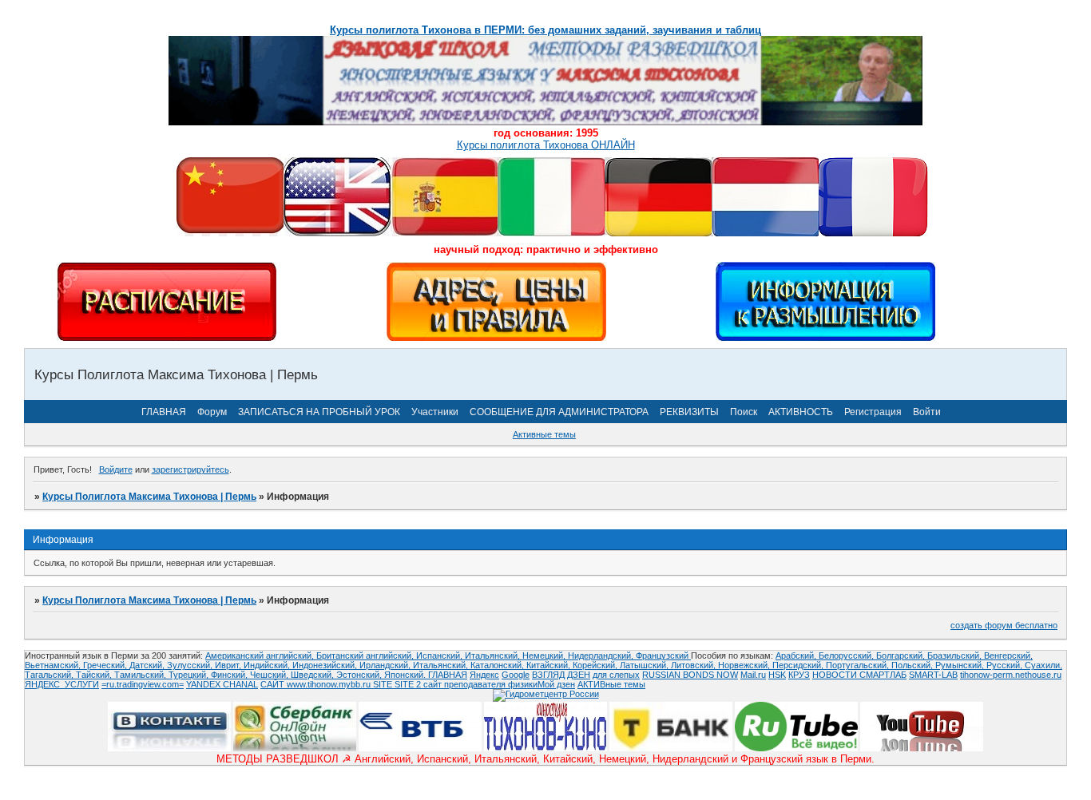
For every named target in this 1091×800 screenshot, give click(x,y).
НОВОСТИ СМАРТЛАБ (859, 674)
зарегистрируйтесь (190, 469)
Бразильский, (955, 655)
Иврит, (229, 665)
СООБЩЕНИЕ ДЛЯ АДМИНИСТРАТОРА (559, 412)
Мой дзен (556, 684)
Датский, (148, 665)
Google (516, 674)
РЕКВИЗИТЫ (689, 412)
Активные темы (544, 434)
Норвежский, (745, 665)
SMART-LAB (933, 674)
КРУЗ (799, 674)
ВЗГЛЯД (548, 674)
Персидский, (799, 665)
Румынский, (960, 665)
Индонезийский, (325, 665)
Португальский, (858, 665)
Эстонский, (360, 674)
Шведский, (313, 674)
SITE (384, 684)
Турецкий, (190, 674)
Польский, (913, 665)
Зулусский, (191, 665)
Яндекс (484, 674)
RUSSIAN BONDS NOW (690, 674)
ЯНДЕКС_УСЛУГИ (62, 684)
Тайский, (95, 674)
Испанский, (440, 655)
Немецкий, (545, 655)
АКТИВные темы (611, 684)
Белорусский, (847, 655)
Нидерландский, (602, 655)
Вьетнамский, (54, 665)
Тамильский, (141, 674)
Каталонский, (498, 665)
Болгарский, (901, 655)
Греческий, (106, 665)
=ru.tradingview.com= (142, 684)
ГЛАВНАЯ (163, 412)
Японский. (406, 674)
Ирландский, (386, 665)
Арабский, (797, 655)
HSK (777, 674)
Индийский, (268, 665)
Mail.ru (753, 674)
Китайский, (549, 665)
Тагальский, (50, 674)
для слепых (616, 674)
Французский (663, 655)
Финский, (230, 674)
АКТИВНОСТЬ (800, 412)
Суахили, (1043, 665)
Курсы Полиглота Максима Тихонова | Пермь (149, 496)
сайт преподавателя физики (479, 684)
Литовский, (694, 665)
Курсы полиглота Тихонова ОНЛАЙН (546, 145)
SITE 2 (408, 684)
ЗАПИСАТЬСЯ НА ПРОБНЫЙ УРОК (319, 412)
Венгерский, (1008, 655)
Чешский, (270, 674)
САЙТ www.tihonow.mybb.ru (316, 684)
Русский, (1005, 665)
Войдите (116, 469)
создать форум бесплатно (1003, 625)
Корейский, (596, 665)
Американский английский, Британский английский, (310, 655)
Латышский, (645, 665)
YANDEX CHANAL (222, 684)
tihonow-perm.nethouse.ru (1010, 674)
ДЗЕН (578, 674)
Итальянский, (493, 655)
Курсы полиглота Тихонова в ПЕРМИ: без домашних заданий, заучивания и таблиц (545, 30)
